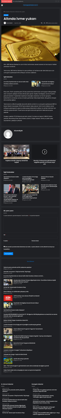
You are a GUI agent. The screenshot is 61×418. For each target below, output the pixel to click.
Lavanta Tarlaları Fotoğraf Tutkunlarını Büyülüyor (18, 350)
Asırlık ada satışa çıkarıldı (21, 359)
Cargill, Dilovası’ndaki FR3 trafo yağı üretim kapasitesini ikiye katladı (29, 196)
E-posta (6, 240)
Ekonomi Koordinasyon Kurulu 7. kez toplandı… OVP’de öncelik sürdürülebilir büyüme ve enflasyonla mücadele (11, 198)
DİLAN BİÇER (9, 23)
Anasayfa (7, 11)
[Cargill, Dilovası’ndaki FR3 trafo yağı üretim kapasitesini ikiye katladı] (30, 188)
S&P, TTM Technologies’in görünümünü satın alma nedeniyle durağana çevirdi (26, 366)
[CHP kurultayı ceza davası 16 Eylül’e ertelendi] (8, 298)
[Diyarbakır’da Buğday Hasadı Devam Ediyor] (36, 84)
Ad (5, 234)
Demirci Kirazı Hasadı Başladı (47, 177)
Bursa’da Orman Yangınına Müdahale (24, 343)
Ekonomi (12, 11)
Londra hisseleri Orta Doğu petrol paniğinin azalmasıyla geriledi (30, 178)
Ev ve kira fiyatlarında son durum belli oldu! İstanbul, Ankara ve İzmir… (30, 1)
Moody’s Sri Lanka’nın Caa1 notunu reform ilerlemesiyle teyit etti (49, 186)
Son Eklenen (30, 261)
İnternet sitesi (35, 240)
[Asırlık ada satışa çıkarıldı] (8, 361)
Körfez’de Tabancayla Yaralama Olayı (15, 287)
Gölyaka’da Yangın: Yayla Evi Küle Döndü (15, 354)
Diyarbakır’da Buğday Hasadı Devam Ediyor (26, 303)
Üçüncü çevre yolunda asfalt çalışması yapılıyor (18, 267)
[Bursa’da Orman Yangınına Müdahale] (8, 345)
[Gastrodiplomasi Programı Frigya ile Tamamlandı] (8, 331)
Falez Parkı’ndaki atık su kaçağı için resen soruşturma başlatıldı (22, 370)
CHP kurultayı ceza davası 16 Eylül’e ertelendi (26, 296)
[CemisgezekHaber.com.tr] (30, 5)
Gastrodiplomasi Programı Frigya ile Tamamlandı (28, 329)
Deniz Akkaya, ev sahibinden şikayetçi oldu (16, 291)
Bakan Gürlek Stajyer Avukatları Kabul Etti (16, 320)
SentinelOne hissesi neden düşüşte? (11, 177)
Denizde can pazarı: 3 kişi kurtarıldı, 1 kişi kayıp (17, 271)
